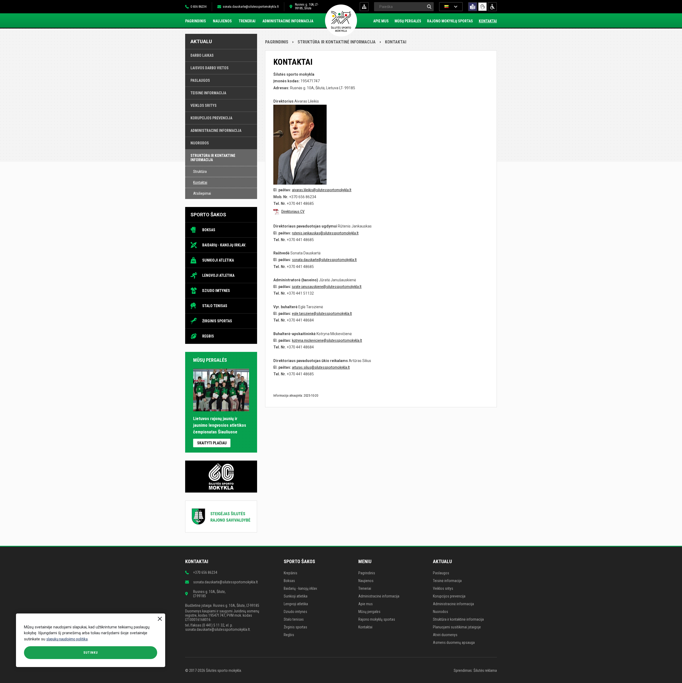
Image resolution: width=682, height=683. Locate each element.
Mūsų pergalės (408, 21)
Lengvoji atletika (218, 275)
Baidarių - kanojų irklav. (224, 245)
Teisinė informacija (208, 93)
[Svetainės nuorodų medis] (364, 6)
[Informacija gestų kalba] (482, 6)
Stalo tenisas (214, 306)
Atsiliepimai (202, 193)
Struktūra (200, 171)
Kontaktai (488, 21)
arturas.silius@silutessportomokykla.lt (321, 367)
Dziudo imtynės (216, 290)
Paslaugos (200, 80)
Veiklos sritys (203, 105)
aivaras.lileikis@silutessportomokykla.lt (321, 190)
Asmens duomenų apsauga (454, 642)
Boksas (208, 230)
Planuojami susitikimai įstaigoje (457, 627)
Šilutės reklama (485, 670)
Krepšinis (290, 573)
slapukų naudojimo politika (67, 639)
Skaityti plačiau (212, 443)
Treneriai (247, 21)
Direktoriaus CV (293, 211)
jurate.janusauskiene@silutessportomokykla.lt (327, 286)
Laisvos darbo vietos (209, 68)
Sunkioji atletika (218, 260)
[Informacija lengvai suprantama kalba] (472, 6)
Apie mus (381, 21)
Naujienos (222, 21)
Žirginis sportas (217, 321)
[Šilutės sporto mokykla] (341, 21)
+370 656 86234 (205, 572)
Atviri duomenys (445, 635)
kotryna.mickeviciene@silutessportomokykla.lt (327, 340)
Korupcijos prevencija (211, 118)
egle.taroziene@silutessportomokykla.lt (322, 313)
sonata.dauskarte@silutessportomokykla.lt (251, 7)
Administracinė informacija (287, 21)
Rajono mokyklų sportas (450, 21)
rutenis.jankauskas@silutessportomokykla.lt (325, 233)
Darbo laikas (202, 55)
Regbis (208, 336)
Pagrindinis (195, 21)
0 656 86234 (198, 7)
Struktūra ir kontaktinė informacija (212, 157)
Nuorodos (199, 143)
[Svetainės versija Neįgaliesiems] (492, 6)
